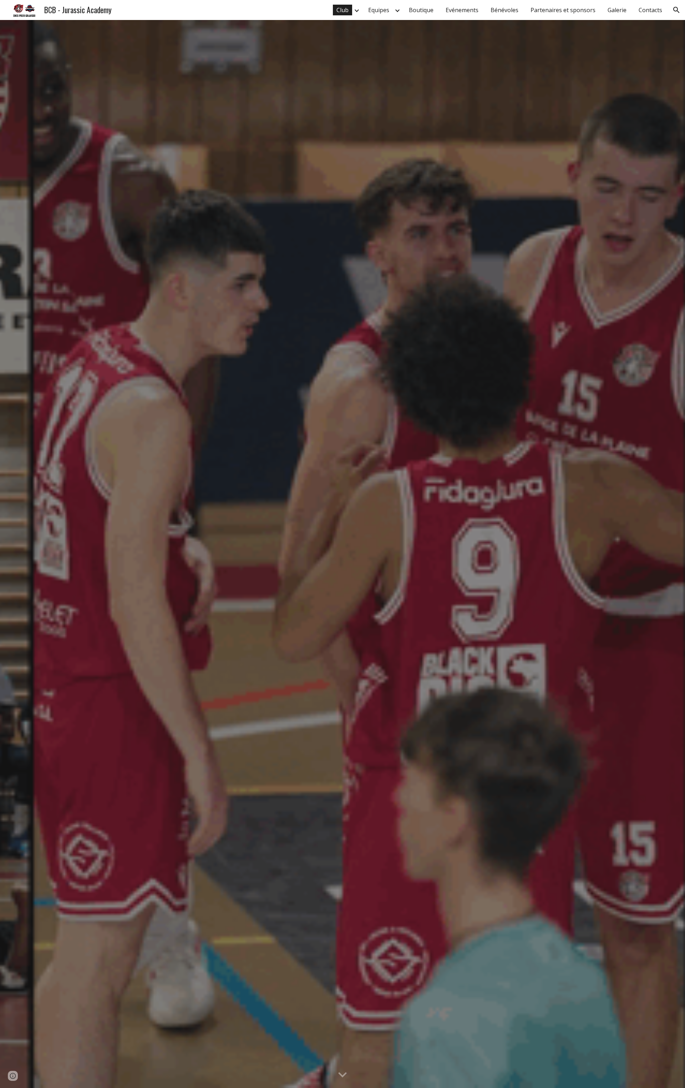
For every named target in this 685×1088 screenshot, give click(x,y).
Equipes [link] (378, 10)
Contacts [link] (650, 10)
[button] (676, 10)
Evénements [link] (462, 10)
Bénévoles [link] (504, 10)
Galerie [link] (617, 10)
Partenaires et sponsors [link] (563, 10)
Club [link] (342, 10)
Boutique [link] (421, 10)
